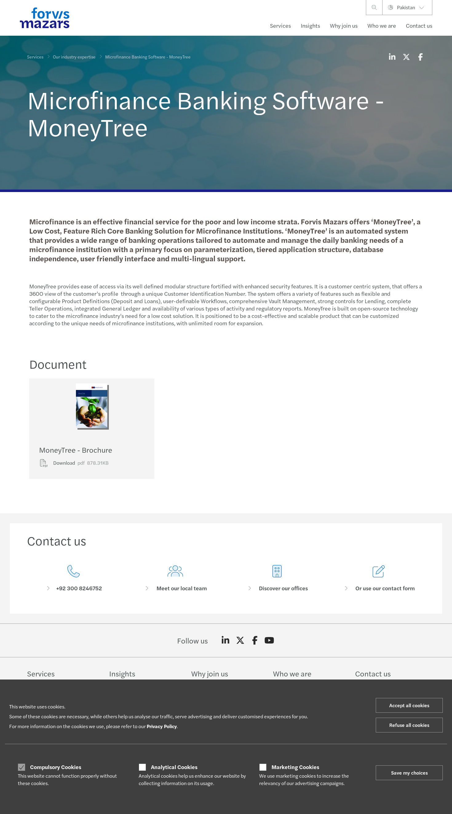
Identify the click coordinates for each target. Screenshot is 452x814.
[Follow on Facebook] (254, 640)
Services (280, 25)
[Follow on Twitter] (240, 640)
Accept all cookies (409, 705)
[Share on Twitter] (406, 56)
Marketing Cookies (295, 767)
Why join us (344, 25)
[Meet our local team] (175, 578)
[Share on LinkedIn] (392, 56)
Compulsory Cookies (55, 767)
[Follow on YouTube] (269, 640)
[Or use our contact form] (379, 578)
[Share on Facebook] (420, 56)
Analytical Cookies (174, 767)
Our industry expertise (74, 57)
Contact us (419, 25)
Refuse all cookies (409, 724)
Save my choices (409, 772)
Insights (310, 25)
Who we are (381, 25)
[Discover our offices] (277, 578)
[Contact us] (73, 578)
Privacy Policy (162, 726)
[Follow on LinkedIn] (225, 640)
